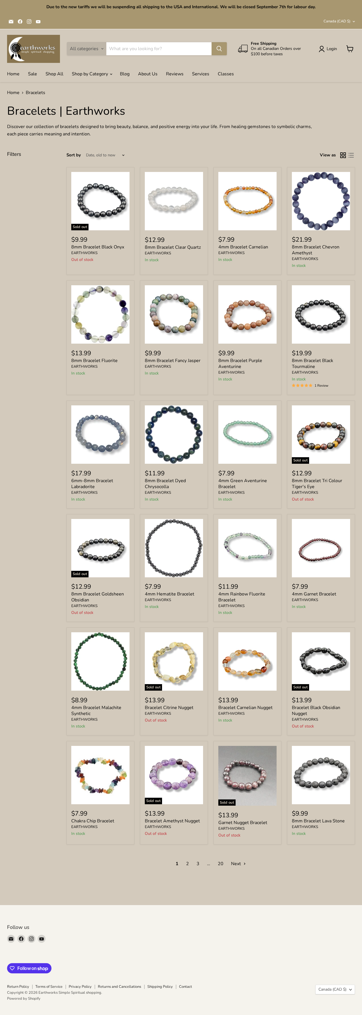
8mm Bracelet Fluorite (94, 361)
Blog (125, 74)
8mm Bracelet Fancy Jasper (173, 361)
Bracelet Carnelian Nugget (245, 708)
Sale (32, 74)
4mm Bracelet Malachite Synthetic (96, 711)
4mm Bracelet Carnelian (243, 247)
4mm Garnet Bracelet (314, 594)
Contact (185, 986)
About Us (148, 74)
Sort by (73, 155)
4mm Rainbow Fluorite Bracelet (241, 597)
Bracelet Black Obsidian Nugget (316, 711)
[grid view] (343, 155)
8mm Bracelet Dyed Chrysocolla (165, 484)
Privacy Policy (80, 986)
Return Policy (18, 986)
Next (236, 864)
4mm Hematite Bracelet (169, 594)
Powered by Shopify (23, 998)
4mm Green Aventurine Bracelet (242, 484)
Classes (226, 74)
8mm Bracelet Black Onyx (97, 247)
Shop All (54, 74)
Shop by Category (90, 74)
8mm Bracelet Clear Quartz (173, 247)
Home (13, 74)
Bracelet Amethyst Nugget (172, 821)
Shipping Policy (160, 986)
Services (200, 74)
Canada (337, 21)
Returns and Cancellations (119, 986)
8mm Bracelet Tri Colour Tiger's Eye (317, 484)
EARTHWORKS (84, 253)
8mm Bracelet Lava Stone (318, 821)
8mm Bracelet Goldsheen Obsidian (97, 597)
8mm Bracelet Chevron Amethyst (315, 250)
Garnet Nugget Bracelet (242, 823)
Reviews (175, 74)
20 (220, 864)
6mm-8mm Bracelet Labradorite (92, 484)
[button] (329, 49)
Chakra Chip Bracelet (92, 821)
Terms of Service (49, 986)
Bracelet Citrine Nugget (169, 708)
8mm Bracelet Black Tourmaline (312, 364)
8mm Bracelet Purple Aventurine (240, 364)
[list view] (351, 155)
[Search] (219, 48)
